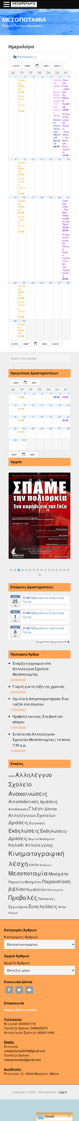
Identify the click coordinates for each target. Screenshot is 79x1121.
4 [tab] (22, 570)
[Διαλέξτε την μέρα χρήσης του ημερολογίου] (37, 66)
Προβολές (22, 897)
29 (15, 321)
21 (68, 197)
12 (50, 159)
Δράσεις (18, 822)
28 (68, 282)
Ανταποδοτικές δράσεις (33, 801)
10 (33, 159)
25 (41, 282)
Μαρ (28, 65)
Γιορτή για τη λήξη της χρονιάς (38, 686)
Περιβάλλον (36, 889)
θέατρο (13, 912)
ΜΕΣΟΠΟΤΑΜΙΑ (24, 19)
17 (33, 197)
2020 (57, 65)
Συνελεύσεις (42, 906)
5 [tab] (26, 570)
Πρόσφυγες (46, 899)
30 (24, 321)
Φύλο (62, 907)
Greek (49, 1116)
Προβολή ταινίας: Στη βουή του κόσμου (38, 719)
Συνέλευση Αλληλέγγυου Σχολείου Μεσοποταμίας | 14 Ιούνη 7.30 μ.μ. (41, 739)
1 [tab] (11, 570)
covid (11, 776)
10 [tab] (45, 570)
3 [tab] (18, 570)
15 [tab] (64, 570)
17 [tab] (39, 575)
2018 (17, 65)
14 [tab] (60, 570)
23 (24, 282)
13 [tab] (56, 570)
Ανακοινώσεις (27, 793)
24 (33, 282)
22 (15, 282)
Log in (63, 1092)
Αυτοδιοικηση (18, 809)
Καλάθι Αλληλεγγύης (30, 845)
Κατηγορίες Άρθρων (20, 936)
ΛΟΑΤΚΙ (34, 865)
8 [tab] (37, 570)
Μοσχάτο (58, 873)
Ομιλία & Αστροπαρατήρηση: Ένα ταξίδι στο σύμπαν (40, 701)
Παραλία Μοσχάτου (25, 881)
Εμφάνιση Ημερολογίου (51, 641)
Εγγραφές (37, 823)
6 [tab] (30, 570)
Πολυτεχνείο (55, 889)
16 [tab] (68, 570)
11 (41, 159)
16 (24, 197)
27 (59, 282)
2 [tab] (15, 570)
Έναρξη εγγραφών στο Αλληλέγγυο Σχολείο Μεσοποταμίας (32, 669)
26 (50, 282)
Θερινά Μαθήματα (41, 839)
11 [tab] (49, 570)
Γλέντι (36, 808)
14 (68, 159)
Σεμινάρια (18, 906)
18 (41, 197)
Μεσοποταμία (28, 873)
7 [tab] (34, 570)
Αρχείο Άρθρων (16, 962)
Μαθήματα (46, 865)
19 (50, 197)
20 (59, 197)
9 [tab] (41, 570)
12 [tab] (53, 570)
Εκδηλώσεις (23, 830)
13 (59, 159)
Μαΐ (46, 65)
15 (15, 197)
